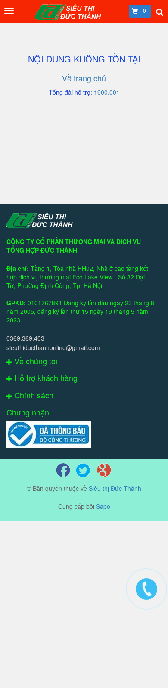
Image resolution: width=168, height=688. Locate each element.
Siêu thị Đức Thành (115, 488)
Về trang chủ (84, 78)
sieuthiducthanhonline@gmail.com (53, 347)
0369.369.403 (25, 338)
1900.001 (107, 92)
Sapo (103, 506)
